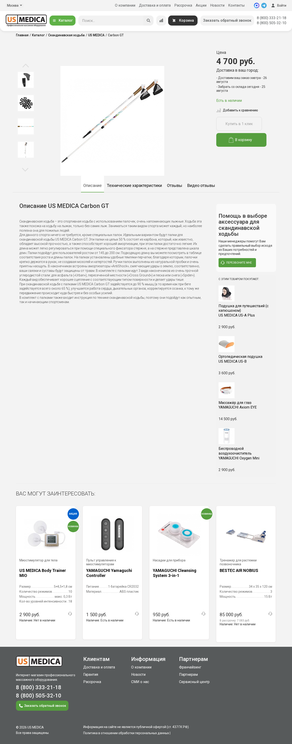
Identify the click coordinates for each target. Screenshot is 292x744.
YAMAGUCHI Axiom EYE (238, 405)
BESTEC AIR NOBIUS (239, 570)
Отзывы (174, 185)
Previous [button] (25, 66)
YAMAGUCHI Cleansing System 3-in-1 (174, 573)
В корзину (243, 140)
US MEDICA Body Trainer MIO (42, 573)
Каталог (66, 20)
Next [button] (25, 169)
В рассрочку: (235, 620)
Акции (201, 5)
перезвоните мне (239, 262)
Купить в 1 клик (239, 124)
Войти (281, 5)
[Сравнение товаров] (161, 21)
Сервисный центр (194, 682)
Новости (217, 5)
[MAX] (256, 5)
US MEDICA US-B (240, 359)
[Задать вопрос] (70, 614)
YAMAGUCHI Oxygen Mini (239, 453)
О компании (125, 5)
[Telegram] (264, 5)
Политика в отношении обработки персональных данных (126, 733)
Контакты (236, 5)
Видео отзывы (201, 185)
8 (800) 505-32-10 (271, 23)
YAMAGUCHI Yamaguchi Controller (109, 573)
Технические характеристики (134, 185)
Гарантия (90, 674)
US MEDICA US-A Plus (244, 311)
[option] (25, 80)
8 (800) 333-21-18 (271, 18)
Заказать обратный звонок (227, 20)
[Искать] (148, 21)
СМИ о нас (140, 682)
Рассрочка (183, 5)
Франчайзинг (190, 667)
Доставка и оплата (155, 5)
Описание (92, 185)
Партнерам (188, 674)
